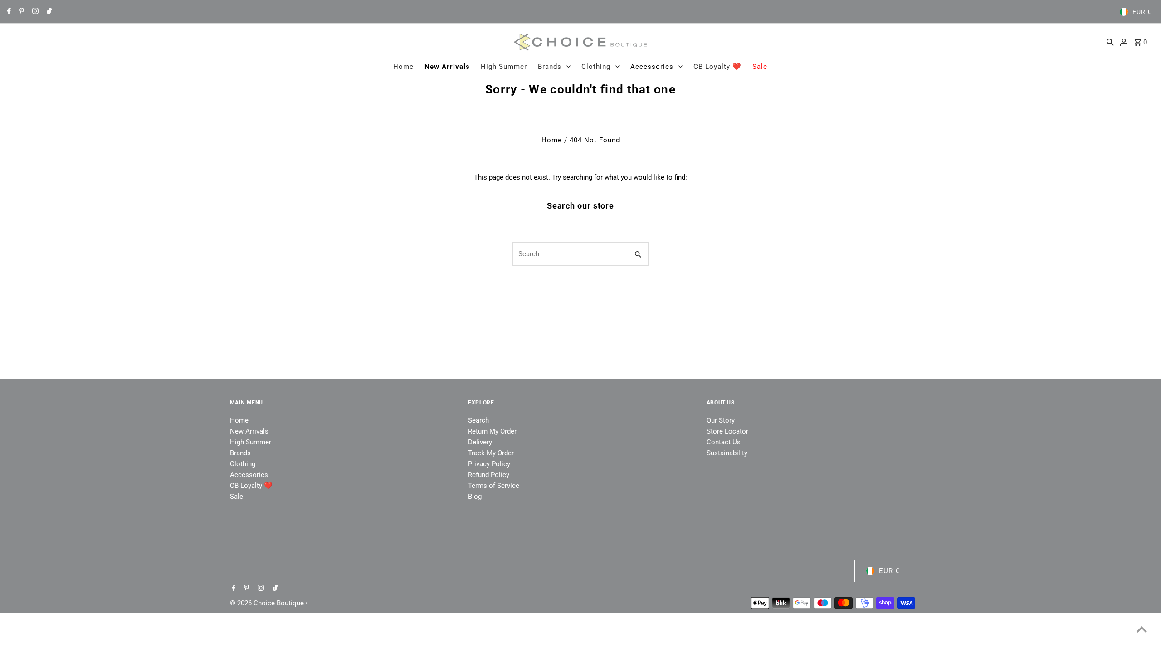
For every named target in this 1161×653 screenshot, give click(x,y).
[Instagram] (34, 12)
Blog (475, 496)
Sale (759, 67)
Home (403, 67)
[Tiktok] (48, 12)
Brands (549, 67)
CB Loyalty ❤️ (717, 67)
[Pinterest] (20, 12)
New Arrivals (447, 67)
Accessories (651, 67)
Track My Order (491, 453)
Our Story (721, 420)
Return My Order (492, 431)
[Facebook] (8, 12)
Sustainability (727, 453)
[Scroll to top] (1142, 629)
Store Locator (727, 431)
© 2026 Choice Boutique (268, 603)
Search (478, 420)
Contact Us (724, 442)
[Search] (1110, 41)
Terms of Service (493, 486)
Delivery (480, 442)
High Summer (504, 67)
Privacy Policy (489, 464)
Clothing (595, 67)
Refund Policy (488, 475)
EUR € (1141, 11)
